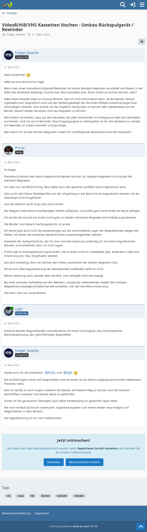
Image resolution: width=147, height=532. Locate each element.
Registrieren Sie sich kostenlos (98, 448)
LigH (69, 372)
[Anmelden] (132, 5)
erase (21, 495)
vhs (9, 495)
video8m (79, 495)
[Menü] (142, 5)
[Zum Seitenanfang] (141, 526)
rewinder (62, 495)
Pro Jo (51, 372)
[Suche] (123, 5)
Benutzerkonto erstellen (84, 462)
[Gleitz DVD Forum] (7, 5)
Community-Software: (73, 526)
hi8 (32, 495)
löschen (45, 495)
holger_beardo (16, 34)
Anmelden (53, 462)
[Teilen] (141, 42)
